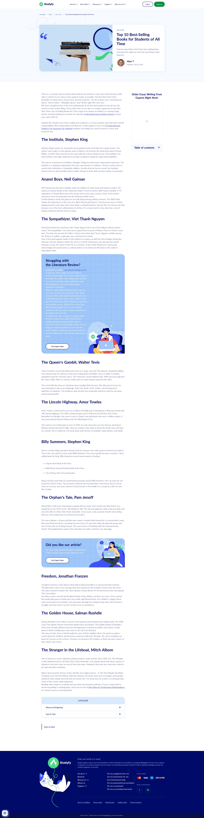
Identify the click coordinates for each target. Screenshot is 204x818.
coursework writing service (75, 270)
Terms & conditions (84, 802)
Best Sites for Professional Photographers (107, 687)
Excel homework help (116, 780)
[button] (74, 4)
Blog (50, 14)
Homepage (42, 14)
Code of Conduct (135, 802)
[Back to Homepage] (46, 4)
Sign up (159, 4)
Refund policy (109, 802)
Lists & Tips (58, 14)
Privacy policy (97, 802)
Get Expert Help (57, 346)
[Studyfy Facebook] (139, 790)
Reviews (81, 777)
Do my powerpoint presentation (120, 783)
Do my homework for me (118, 777)
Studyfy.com (107, 815)
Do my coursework (115, 786)
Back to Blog (49, 727)
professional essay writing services (99, 114)
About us (81, 783)
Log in (148, 4)
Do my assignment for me (118, 774)
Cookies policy (122, 802)
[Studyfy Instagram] (148, 790)
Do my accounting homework (119, 789)
